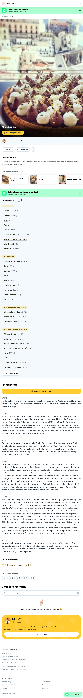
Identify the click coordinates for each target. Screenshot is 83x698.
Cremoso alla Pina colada (10, 656)
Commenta (24, 149)
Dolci (12, 16)
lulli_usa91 (18, 141)
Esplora (4, 688)
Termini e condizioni (8, 685)
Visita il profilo (41, 634)
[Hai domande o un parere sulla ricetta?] (39, 593)
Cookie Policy (46, 682)
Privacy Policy (6, 682)
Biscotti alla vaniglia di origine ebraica (14, 659)
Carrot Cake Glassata (9, 663)
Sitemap (45, 685)
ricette (5, 16)
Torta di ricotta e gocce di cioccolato (14, 666)
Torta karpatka (6, 653)
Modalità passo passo (14, 133)
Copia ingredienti (12, 373)
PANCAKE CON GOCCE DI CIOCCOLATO (16, 669)
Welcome (45, 688)
